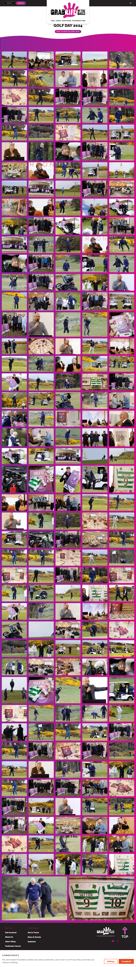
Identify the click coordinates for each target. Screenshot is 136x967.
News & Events (34, 937)
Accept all (126, 961)
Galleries (32, 942)
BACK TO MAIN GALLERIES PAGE (68, 31)
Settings (111, 961)
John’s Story (10, 941)
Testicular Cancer (13, 946)
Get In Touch (33, 932)
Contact (9, 3)
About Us (9, 937)
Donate (21, 3)
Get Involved (10, 932)
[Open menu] (130, 3)
